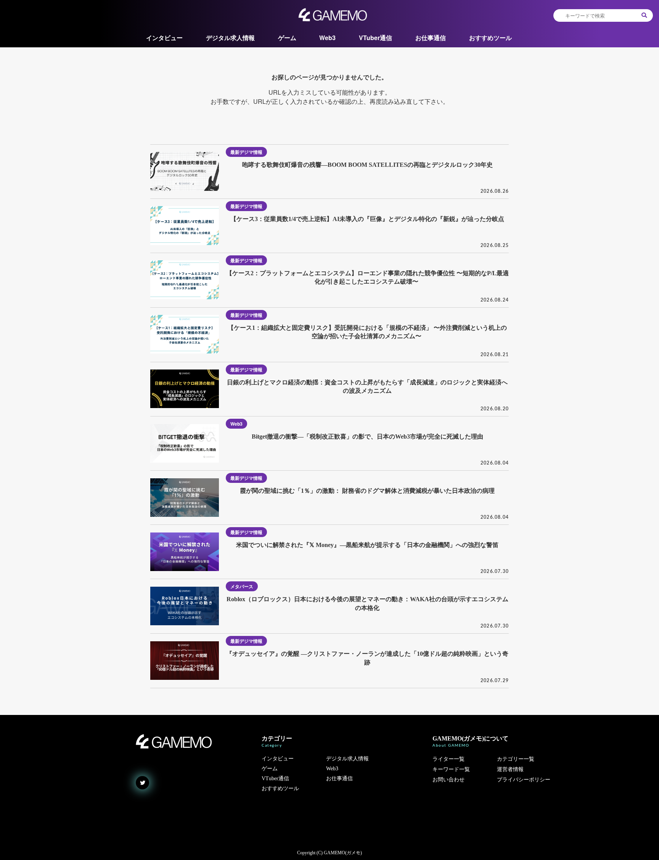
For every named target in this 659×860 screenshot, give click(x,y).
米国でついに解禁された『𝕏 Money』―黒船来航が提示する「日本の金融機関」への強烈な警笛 (367, 545)
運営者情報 (510, 769)
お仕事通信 (430, 38)
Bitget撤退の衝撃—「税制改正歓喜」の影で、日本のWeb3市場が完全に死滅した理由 (367, 436)
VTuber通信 (375, 38)
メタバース (241, 586)
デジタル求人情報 (230, 38)
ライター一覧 (448, 759)
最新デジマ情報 (246, 151)
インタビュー (164, 38)
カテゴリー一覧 (515, 759)
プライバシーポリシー (523, 780)
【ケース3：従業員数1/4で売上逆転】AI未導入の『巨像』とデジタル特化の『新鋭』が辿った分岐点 (367, 219)
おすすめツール (490, 38)
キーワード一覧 (451, 769)
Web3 (327, 38)
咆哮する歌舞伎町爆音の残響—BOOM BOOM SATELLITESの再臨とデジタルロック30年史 (367, 164)
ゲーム (287, 38)
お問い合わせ (448, 780)
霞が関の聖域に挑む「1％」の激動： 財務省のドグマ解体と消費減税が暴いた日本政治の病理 (367, 490)
